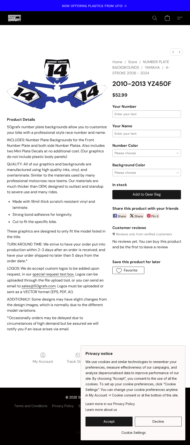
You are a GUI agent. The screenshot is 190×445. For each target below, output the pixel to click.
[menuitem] (173, 52)
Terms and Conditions (31, 406)
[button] (14, 18)
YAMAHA (152, 67)
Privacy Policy (63, 406)
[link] (95, 6)
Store (132, 61)
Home (117, 61)
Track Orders (78, 361)
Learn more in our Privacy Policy (110, 404)
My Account (43, 361)
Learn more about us (101, 410)
